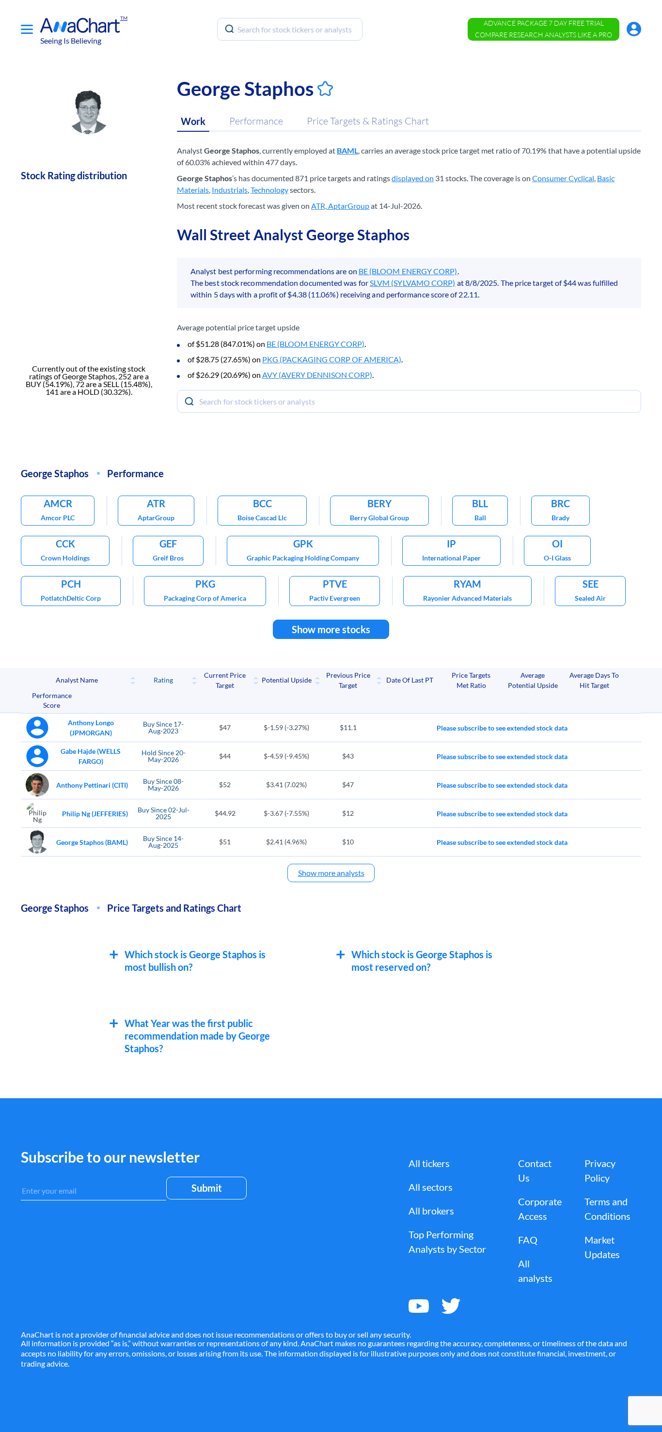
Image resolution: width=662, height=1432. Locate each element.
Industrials (230, 189)
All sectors (431, 1187)
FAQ (527, 1239)
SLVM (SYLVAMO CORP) (413, 282)
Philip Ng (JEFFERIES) (95, 813)
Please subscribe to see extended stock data (502, 728)
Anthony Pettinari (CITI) (92, 785)
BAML (347, 150)
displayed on (413, 178)
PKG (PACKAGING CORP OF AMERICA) (331, 359)
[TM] (80, 25)
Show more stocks (331, 629)
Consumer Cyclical (563, 178)
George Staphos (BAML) (92, 842)
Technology (269, 189)
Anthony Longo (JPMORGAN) (91, 727)
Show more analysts (331, 872)
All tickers (429, 1163)
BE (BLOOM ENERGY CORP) (408, 271)
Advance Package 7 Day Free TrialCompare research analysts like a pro (543, 29)
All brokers (431, 1210)
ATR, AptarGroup (340, 205)
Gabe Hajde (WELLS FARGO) (91, 756)
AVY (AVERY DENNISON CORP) (317, 374)
